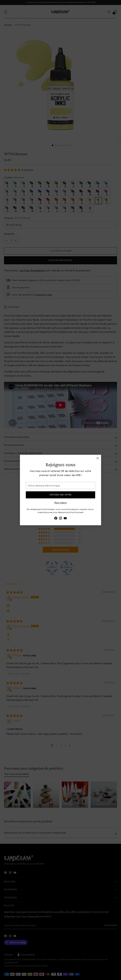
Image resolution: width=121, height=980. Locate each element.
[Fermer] (97, 458)
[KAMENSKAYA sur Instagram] (60, 518)
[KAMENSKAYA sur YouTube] (65, 518)
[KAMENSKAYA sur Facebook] (56, 518)
